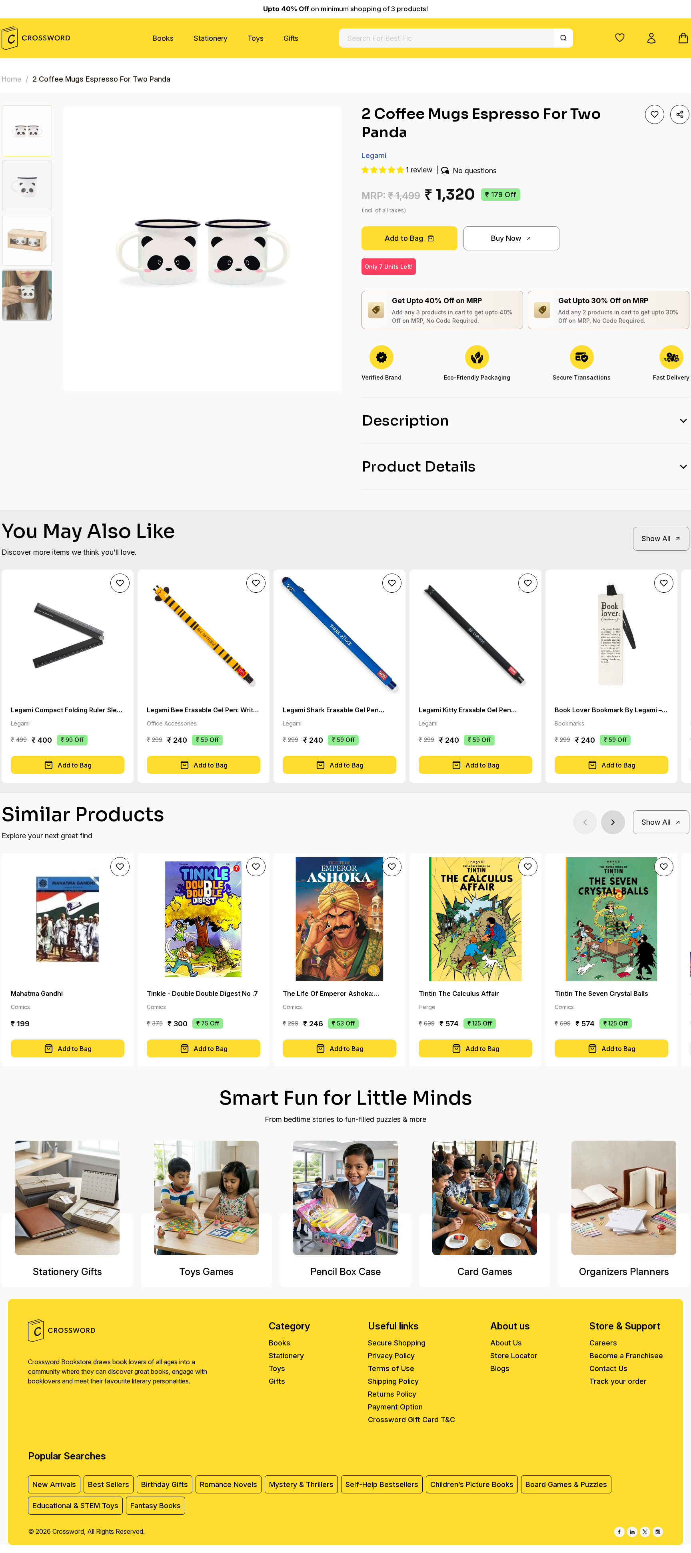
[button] (619, 37)
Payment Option (395, 1407)
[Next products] (613, 822)
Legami (373, 155)
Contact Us (608, 1368)
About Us (506, 1343)
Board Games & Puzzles (566, 1484)
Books (163, 38)
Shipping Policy (393, 1381)
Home (12, 79)
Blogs (499, 1368)
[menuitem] (163, 38)
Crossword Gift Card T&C (411, 1419)
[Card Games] (484, 1198)
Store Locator (513, 1355)
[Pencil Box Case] (345, 1198)
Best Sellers (108, 1484)
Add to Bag (404, 238)
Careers (603, 1343)
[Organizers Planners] (623, 1198)
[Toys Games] (206, 1198)
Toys (256, 38)
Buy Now (506, 238)
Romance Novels (228, 1484)
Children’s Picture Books (471, 1484)
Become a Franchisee (626, 1355)
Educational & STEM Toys (75, 1505)
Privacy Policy (391, 1355)
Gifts (291, 38)
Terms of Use (391, 1368)
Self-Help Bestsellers (382, 1484)
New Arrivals (54, 1484)
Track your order (618, 1381)
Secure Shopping (396, 1343)
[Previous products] (585, 822)
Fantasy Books (155, 1505)
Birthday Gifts (164, 1484)
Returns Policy (392, 1394)
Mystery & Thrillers (301, 1484)
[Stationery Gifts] (67, 1198)
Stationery (211, 38)
